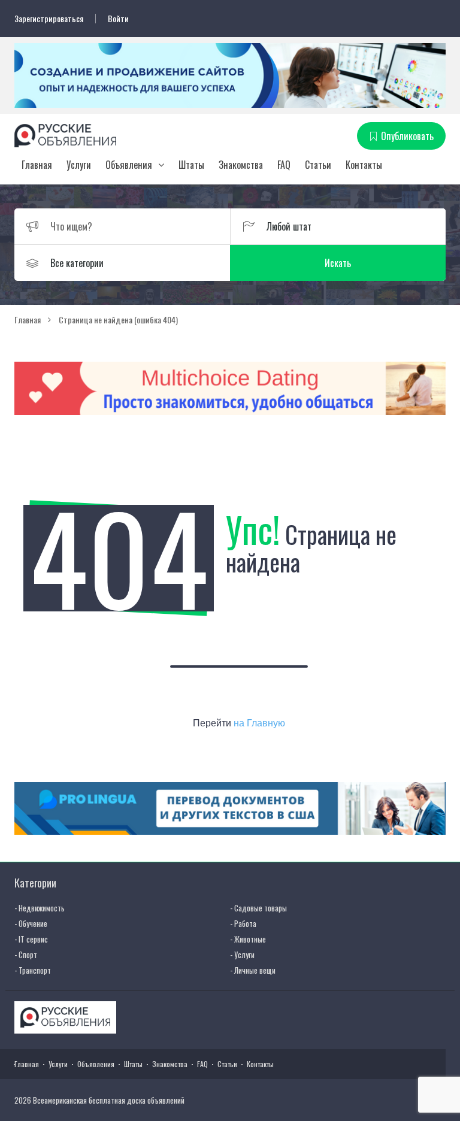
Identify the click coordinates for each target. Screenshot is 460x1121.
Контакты (364, 165)
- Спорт (25, 954)
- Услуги (242, 954)
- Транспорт (32, 970)
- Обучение (30, 923)
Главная (37, 165)
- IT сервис (31, 939)
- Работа (243, 923)
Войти (118, 18)
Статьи (318, 165)
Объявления (128, 165)
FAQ (283, 165)
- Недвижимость (39, 908)
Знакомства (241, 165)
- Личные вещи (253, 970)
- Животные (248, 939)
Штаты (191, 165)
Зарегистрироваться (48, 18)
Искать (338, 263)
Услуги (78, 165)
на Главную (259, 723)
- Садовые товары (258, 908)
